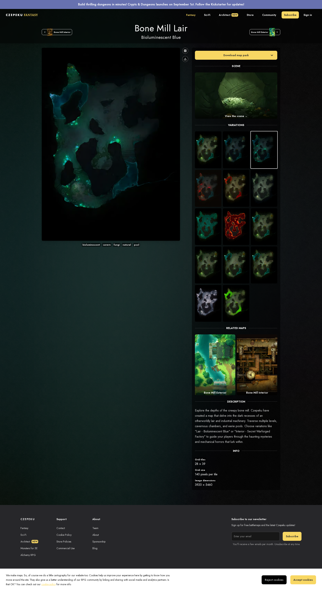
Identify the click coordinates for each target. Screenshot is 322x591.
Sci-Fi (207, 15)
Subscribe (290, 15)
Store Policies (63, 541)
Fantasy (190, 15)
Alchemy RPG (28, 555)
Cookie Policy (64, 535)
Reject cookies (274, 580)
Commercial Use (65, 548)
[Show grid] (185, 51)
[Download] (185, 59)
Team (95, 528)
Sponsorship (98, 541)
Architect (228, 15)
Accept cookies (303, 580)
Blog (94, 548)
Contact (60, 528)
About (95, 535)
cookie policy (48, 584)
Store (250, 15)
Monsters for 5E (28, 548)
